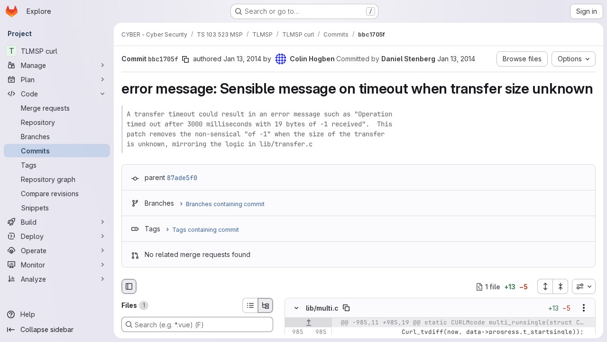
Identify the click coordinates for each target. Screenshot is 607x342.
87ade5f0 (182, 177)
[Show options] (583, 308)
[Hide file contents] (296, 308)
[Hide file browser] (129, 286)
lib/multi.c (322, 308)
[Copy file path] (346, 308)
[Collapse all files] (560, 286)
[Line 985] (295, 332)
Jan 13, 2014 (242, 59)
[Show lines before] (308, 323)
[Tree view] (265, 305)
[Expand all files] (544, 286)
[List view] (250, 305)
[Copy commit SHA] (185, 59)
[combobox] (584, 286)
